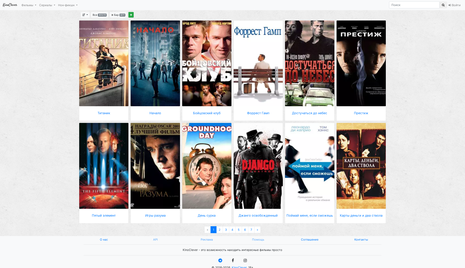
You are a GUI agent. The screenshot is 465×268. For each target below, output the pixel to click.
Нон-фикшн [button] (66, 5)
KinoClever (10, 5)
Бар (119, 14)
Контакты (361, 239)
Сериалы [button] (45, 5)
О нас (104, 239)
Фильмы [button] (27, 5)
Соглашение (309, 239)
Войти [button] (456, 5)
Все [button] (99, 14)
